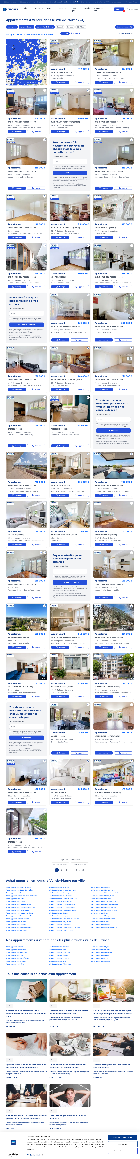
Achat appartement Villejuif (100, 924)
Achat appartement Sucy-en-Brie (60, 922)
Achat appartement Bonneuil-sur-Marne (62, 890)
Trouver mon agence (115, 2)
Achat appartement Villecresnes (60, 924)
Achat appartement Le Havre (59, 958)
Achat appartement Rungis (100, 916)
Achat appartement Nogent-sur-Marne (19, 913)
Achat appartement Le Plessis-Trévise (62, 907)
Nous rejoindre (42, 2)
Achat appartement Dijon (57, 961)
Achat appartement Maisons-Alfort (18, 910)
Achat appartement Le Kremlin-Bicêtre (104, 904)
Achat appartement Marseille (59, 947)
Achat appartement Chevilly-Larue (60, 896)
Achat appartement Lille (14, 955)
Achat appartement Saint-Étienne (17, 958)
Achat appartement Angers (100, 961)
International (85, 2)
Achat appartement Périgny (58, 916)
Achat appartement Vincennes (16, 930)
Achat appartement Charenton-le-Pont (104, 893)
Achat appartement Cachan (15, 893)
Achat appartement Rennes (58, 955)
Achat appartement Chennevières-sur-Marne (21, 896)
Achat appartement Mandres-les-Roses (62, 910)
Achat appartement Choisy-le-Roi (102, 896)
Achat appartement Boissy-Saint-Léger (19, 890)
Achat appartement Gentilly (15, 901)
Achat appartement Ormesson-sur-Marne (20, 916)
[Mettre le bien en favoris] (88, 41)
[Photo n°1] (70, 52)
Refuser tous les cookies (123, 1151)
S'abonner (70, 173)
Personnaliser (122, 1144)
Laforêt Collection (99, 2)
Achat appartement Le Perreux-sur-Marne (20, 907)
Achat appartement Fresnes (101, 899)
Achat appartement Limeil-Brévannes (104, 907)
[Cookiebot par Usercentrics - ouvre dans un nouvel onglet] (13, 1155)
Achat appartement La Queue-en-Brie (62, 904)
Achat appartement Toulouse (16, 950)
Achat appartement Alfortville (59, 887)
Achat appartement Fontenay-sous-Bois (63, 899)
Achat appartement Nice (57, 950)
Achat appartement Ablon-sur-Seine (18, 887)
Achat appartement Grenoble (16, 961)
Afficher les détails (33, 1155)
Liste (66, 33)
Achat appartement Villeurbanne (60, 964)
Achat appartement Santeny (16, 922)
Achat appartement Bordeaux (101, 952)
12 (83, 870)
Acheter (11, 27)
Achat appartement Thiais (100, 922)
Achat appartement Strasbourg (59, 952)
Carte (76, 33)
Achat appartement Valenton (16, 924)
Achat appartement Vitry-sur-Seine (61, 930)
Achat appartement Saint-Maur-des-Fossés (64, 919)
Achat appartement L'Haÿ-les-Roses (18, 904)
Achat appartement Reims (100, 955)
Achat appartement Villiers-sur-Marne (104, 927)
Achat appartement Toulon (100, 958)
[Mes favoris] (110, 9)
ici (81, 168)
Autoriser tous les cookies (122, 1137)
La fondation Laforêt (71, 2)
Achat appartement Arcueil (100, 887)
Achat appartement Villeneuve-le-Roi (18, 927)
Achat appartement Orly (99, 913)
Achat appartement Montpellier (17, 952)
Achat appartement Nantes (100, 950)
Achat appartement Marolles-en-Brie (104, 910)
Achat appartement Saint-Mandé (17, 919)
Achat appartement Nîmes (15, 964)
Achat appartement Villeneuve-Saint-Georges (64, 927)
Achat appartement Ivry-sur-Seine (60, 901)
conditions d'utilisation (72, 185)
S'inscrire (120, 10)
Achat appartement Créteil (15, 899)
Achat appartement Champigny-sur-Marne (63, 893)
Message (62, 82)
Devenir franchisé (56, 2)
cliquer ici (74, 180)
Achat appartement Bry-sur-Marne (103, 890)
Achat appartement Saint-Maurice (103, 919)
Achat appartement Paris (14, 947)
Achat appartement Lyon (100, 947)
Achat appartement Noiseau (58, 913)
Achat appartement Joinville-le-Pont (103, 901)
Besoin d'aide (132, 2)
